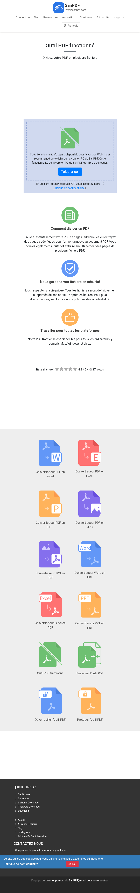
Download (23, 810)
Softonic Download (28, 802)
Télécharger (70, 172)
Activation (68, 17)
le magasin (24, 832)
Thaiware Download (29, 806)
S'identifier (103, 17)
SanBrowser (24, 794)
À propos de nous (27, 824)
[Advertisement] (70, 84)
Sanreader (24, 798)
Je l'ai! (72, 864)
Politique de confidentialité (69, 188)
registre (119, 17)
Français (72, 25)
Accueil (21, 820)
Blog (36, 17)
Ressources (50, 17)
